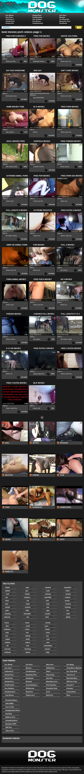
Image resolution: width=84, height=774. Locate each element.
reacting (8, 614)
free (14, 61)
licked (29, 594)
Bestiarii (27, 681)
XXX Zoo (7, 727)
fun (69, 610)
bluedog (29, 649)
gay (34, 97)
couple (49, 614)
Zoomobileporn (30, 685)
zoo (8, 636)
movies (8, 61)
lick (49, 600)
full (6, 235)
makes (29, 652)
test (29, 646)
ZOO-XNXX (8, 703)
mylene (9, 642)
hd (15, 270)
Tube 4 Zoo (8, 731)
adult (15, 166)
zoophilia (36, 166)
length (10, 235)
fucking (69, 607)
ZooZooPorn (70, 692)
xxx (70, 61)
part (8, 604)
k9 (9, 646)
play (9, 632)
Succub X (69, 685)
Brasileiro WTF (9, 724)
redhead (8, 652)
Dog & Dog (48, 675)
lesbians (9, 629)
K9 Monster (28, 688)
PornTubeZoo (49, 685)
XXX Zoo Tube (70, 681)
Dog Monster (42, 7)
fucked (69, 597)
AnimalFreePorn (10, 720)
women (49, 649)
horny (29, 629)
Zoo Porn (62, 15)
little (29, 610)
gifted (69, 617)
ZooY (46, 692)
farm (8, 600)
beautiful (69, 587)
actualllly (49, 597)
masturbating (40, 97)
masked (49, 587)
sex (39, 235)
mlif (39, 408)
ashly (29, 639)
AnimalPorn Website (73, 668)
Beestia (62, 17)
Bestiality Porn (64, 21)
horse (9, 623)
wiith (69, 614)
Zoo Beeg (69, 664)
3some (49, 623)
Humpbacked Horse (11, 710)
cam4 (29, 626)
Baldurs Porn (9, 717)
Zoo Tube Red (70, 671)
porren (67, 166)
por (11, 61)
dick (9, 626)
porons (13, 339)
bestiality (29, 614)
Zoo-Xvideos (37, 19)
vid (29, 600)
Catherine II (10, 19)
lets (49, 607)
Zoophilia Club (50, 688)
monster (8, 649)
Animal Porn (10, 21)
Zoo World (9, 15)
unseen (29, 607)
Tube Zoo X (69, 675)
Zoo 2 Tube (8, 707)
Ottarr (46, 671)
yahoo (28, 642)
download (36, 61)
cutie (49, 591)
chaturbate (49, 646)
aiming (29, 636)
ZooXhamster (64, 19)
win (29, 617)
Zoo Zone (9, 17)
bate (49, 604)
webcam (8, 617)
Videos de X (29, 695)
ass (49, 636)
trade (29, 604)
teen (29, 587)
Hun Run (48, 678)
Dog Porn (28, 692)
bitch (69, 591)
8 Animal (68, 688)
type (49, 610)
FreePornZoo (37, 17)
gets (11, 96)
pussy (69, 600)
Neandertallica (70, 678)
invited (69, 594)
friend (49, 629)
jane (49, 642)
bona (49, 632)
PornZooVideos (10, 700)
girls (8, 610)
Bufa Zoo (48, 695)
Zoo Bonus (36, 21)
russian (69, 604)
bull (8, 594)
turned (8, 96)
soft (70, 96)
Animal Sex (10, 23)
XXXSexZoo (49, 668)
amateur (29, 597)
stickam (49, 594)
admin (8, 587)
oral (49, 639)
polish (8, 607)
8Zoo (67, 695)
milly (49, 652)
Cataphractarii (37, 23)
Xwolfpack (63, 23)
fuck (49, 617)
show (29, 623)
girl (29, 591)
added (8, 591)
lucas (15, 96)
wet (29, 632)
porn (67, 61)
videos (63, 201)
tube (7, 132)
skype (8, 639)
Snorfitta (7, 714)
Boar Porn (48, 664)
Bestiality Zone (50, 681)
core (67, 96)
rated (67, 235)
